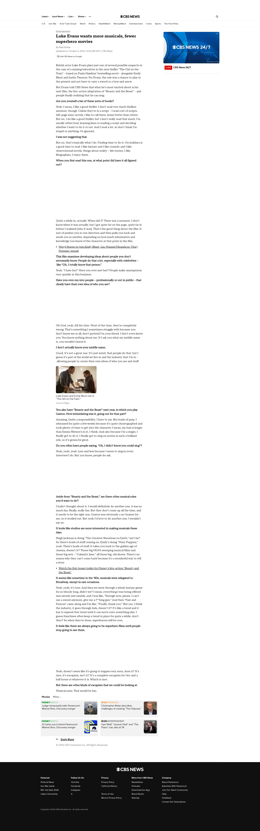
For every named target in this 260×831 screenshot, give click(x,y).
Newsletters (137, 782)
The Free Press (171, 24)
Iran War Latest (47, 786)
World (82, 24)
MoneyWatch (120, 24)
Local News (58, 16)
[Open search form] (217, 16)
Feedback (166, 798)
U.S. (44, 24)
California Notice (109, 786)
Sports (158, 24)
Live (71, 16)
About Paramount (170, 782)
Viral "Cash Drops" (68, 24)
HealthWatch (104, 24)
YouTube (75, 782)
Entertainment (136, 24)
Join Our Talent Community (175, 790)
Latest (45, 16)
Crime (149, 24)
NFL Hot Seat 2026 (50, 790)
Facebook (75, 786)
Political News (47, 782)
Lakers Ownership (49, 794)
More (56, 696)
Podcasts (136, 786)
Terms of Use (107, 794)
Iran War (52, 24)
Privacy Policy (107, 782)
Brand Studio (138, 794)
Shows (81, 16)
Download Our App (141, 790)
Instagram (75, 790)
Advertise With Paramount (174, 786)
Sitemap (135, 798)
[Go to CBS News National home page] (130, 16)
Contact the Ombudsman (174, 802)
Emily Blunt (67, 739)
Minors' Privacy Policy (111, 798)
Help (164, 794)
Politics (92, 24)
